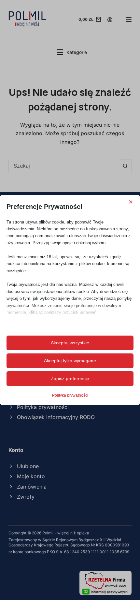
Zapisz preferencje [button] (70, 378)
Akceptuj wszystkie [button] (70, 342)
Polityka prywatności (70, 395)
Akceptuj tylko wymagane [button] (70, 360)
